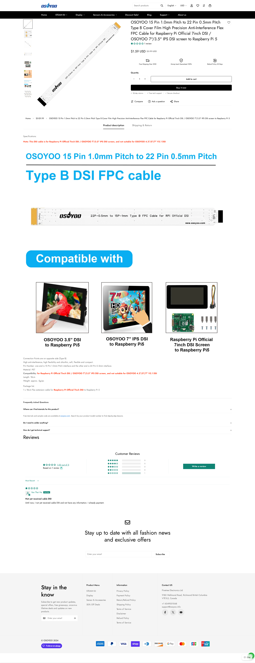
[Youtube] (181, 612)
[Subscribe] (75, 618)
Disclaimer (121, 613)
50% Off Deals (93, 604)
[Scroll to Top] (250, 648)
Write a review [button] (199, 466)
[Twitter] (173, 612)
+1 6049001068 (169, 603)
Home (44, 14)
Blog (149, 14)
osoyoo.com (65, 416)
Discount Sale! (132, 14)
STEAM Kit (60, 14)
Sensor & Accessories (96, 600)
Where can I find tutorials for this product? (127, 409)
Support (163, 14)
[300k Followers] (165, 612)
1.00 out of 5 (63, 464)
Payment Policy (123, 595)
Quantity (135, 72)
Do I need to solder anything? (127, 423)
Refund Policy (123, 618)
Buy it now (181, 87)
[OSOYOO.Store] (49, 5)
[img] (31, 488)
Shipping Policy (124, 604)
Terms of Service (124, 609)
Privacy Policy (123, 590)
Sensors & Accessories (104, 14)
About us (182, 14)
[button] (210, 6)
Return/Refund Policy (126, 600)
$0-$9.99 (40, 118)
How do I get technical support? (127, 430)
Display (79, 14)
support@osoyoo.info (171, 606)
